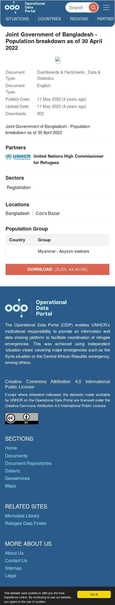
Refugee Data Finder (26, 523)
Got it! (94, 594)
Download (57, 269)
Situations (17, 18)
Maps (10, 485)
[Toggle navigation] (106, 7)
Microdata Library (22, 515)
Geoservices (17, 478)
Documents (16, 455)
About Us (14, 553)
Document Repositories (28, 463)
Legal (10, 575)
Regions (79, 18)
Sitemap (13, 568)
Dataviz (12, 470)
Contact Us (16, 560)
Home (11, 448)
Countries (49, 18)
